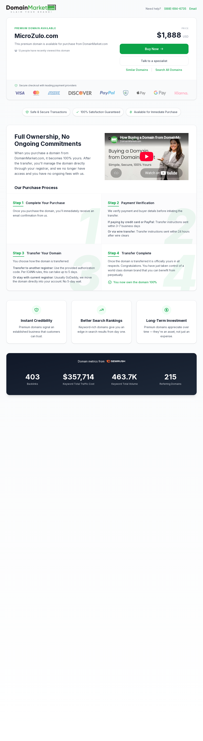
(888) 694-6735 (175, 8)
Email (193, 8)
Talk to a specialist (154, 61)
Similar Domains (137, 69)
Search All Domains (168, 69)
